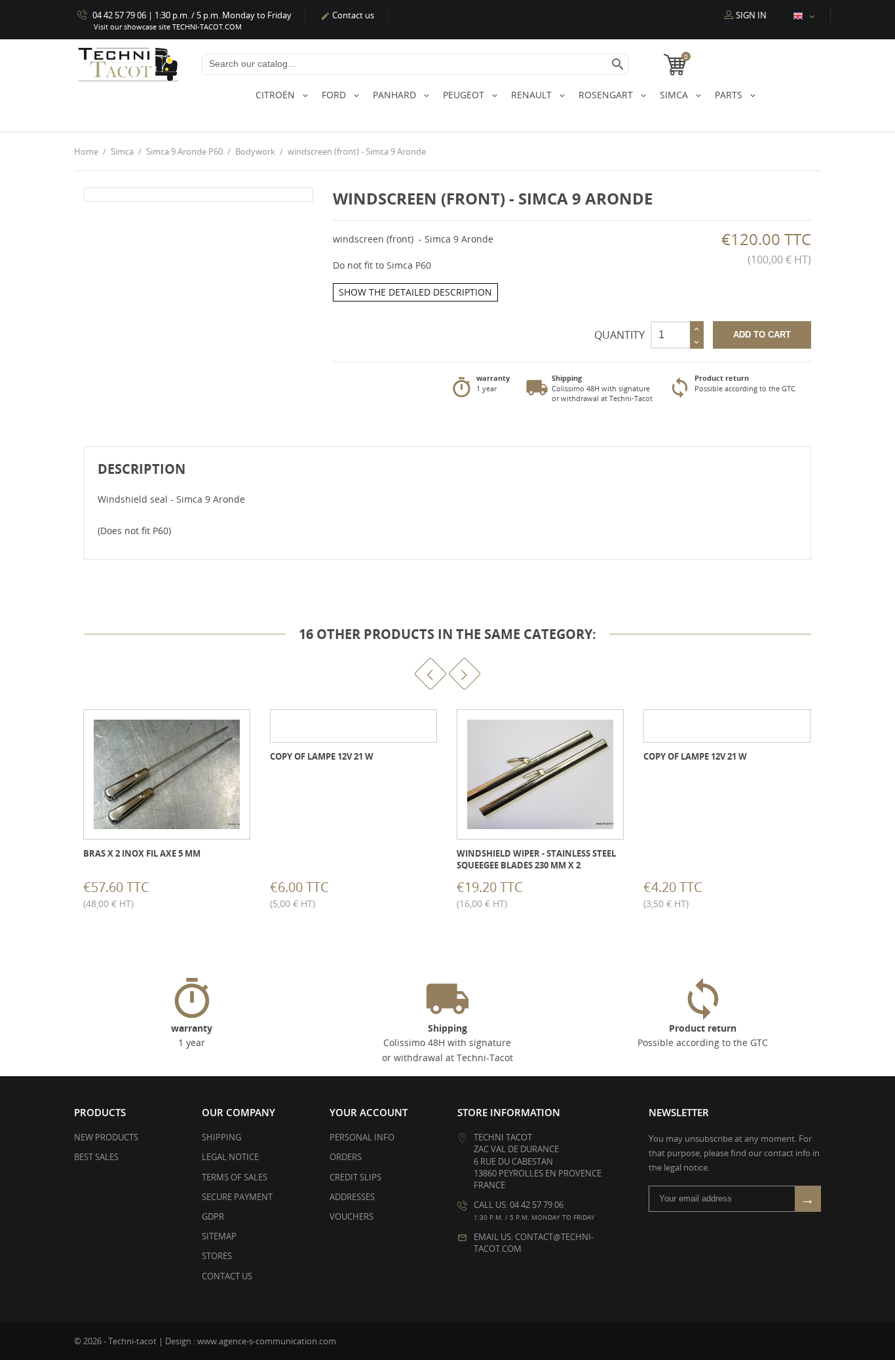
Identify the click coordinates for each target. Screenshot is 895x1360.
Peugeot (465, 94)
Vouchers (351, 1216)
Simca (675, 94)
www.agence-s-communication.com (266, 1341)
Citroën (276, 94)
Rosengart (607, 94)
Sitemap (219, 1236)
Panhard (396, 94)
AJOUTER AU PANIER (84, 891)
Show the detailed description (415, 292)
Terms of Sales (234, 1177)
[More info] (179, 892)
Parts (730, 94)
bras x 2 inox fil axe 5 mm (141, 853)
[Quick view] (149, 892)
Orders (346, 1157)
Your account (369, 1112)
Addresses (352, 1197)
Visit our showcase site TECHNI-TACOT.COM (168, 26)
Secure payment (237, 1197)
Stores (217, 1256)
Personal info (362, 1137)
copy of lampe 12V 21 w (321, 756)
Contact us (347, 15)
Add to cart (762, 335)
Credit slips (355, 1177)
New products (106, 1137)
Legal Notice (230, 1157)
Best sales (96, 1157)
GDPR (213, 1216)
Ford (335, 94)
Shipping (221, 1137)
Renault (532, 94)
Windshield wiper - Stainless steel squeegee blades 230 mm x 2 (536, 859)
